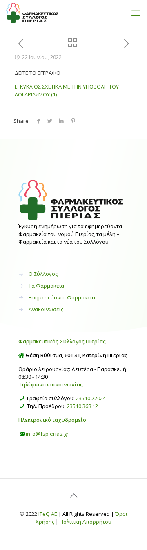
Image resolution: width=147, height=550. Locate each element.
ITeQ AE (47, 513)
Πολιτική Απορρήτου (85, 521)
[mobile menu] (136, 12)
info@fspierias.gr (47, 433)
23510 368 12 (82, 406)
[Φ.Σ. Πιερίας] (32, 12)
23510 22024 (91, 398)
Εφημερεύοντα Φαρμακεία (62, 297)
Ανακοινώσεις (46, 309)
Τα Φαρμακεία (46, 285)
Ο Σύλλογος (43, 273)
